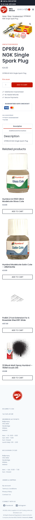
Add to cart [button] (17, 211)
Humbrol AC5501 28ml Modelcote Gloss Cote (13, 200)
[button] (30, 24)
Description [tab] (17, 126)
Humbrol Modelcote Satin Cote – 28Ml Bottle (17, 265)
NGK (6, 119)
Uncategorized (10, 44)
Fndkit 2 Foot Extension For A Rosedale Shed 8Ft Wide (15, 319)
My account (6, 486)
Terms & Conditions (9, 489)
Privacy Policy (7, 492)
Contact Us (6, 494)
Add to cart (22, 85)
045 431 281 (9, 414)
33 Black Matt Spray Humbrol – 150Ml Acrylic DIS (17, 366)
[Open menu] (33, 9)
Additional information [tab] (17, 131)
